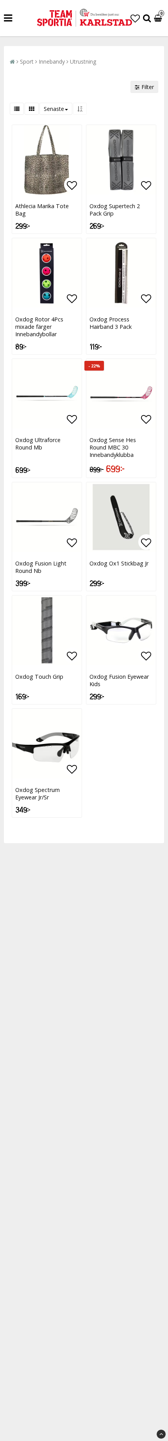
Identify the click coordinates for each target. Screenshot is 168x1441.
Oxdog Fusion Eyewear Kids (119, 680)
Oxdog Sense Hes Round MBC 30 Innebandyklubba (112, 447)
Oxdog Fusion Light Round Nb (40, 567)
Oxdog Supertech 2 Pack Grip (114, 209)
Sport (27, 61)
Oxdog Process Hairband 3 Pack (110, 323)
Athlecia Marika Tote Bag (42, 209)
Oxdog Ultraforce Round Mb (38, 443)
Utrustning (83, 61)
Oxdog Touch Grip (39, 676)
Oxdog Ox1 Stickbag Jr (118, 563)
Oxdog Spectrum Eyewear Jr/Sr (37, 793)
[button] (135, 18)
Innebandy (52, 61)
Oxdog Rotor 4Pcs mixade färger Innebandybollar (39, 327)
